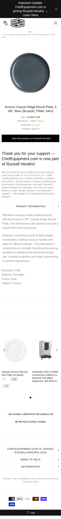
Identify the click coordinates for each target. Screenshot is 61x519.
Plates (40, 121)
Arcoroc (36, 125)
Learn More (30, 15)
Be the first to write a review (30, 421)
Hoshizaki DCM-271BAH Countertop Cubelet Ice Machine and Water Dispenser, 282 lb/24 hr (45, 376)
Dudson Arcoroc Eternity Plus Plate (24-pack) (15, 373)
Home (30, 32)
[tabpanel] (15, 364)
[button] (30, 421)
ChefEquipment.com (17, 23)
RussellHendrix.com (34, 175)
